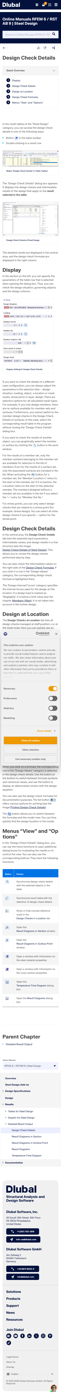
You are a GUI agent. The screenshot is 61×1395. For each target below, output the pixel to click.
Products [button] (13, 1299)
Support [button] (12, 1306)
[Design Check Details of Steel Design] (30, 219)
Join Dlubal (15, 1330)
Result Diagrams (21, 1149)
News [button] (10, 1313)
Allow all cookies (30, 740)
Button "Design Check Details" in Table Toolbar (27, 171)
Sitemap (10, 1367)
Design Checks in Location (31, 918)
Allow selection (30, 749)
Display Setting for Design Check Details (24, 369)
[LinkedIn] (29, 1336)
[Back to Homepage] (11, 5)
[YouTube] (15, 1336)
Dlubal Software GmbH (23, 1249)
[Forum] (8, 1336)
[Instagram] (43, 1336)
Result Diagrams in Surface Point (30, 1142)
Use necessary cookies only (30, 759)
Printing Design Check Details (27, 807)
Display (16, 80)
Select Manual (9, 1060)
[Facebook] (22, 1336)
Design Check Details (23, 1130)
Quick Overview (15, 70)
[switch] (52, 698)
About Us (10, 1362)
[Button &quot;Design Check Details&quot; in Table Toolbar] (30, 158)
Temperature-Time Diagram (26, 1155)
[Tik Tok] (8, 1343)
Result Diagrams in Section (26, 1136)
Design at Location (22, 91)
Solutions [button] (13, 1292)
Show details (44, 731)
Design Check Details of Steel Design (22, 240)
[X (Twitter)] (36, 1336)
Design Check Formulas (40, 567)
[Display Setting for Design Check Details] (28, 332)
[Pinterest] (50, 1336)
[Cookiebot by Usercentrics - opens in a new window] (37, 634)
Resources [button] (14, 1319)
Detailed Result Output (19, 1044)
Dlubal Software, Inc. (22, 1212)
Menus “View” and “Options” (27, 102)
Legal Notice (12, 1357)
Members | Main (21, 600)
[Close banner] (56, 634)
